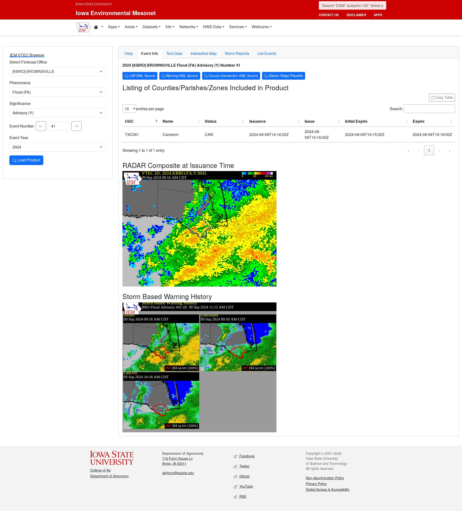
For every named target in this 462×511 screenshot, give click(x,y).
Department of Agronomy (109, 475)
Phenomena (19, 82)
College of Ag (100, 470)
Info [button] (168, 26)
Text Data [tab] (174, 53)
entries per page (150, 108)
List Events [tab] (266, 53)
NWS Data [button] (212, 26)
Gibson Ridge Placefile (285, 75)
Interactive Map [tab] (204, 53)
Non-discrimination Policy (325, 477)
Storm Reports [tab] (237, 53)
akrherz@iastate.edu (178, 472)
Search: (396, 108)
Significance (20, 103)
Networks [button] (187, 26)
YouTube (245, 486)
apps (378, 15)
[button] (98, 27)
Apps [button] (112, 26)
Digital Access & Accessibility (327, 489)
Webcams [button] (260, 26)
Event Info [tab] (149, 53)
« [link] (408, 150)
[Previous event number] (41, 126)
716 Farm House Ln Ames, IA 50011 (177, 461)
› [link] (439, 150)
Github (244, 476)
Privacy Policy (316, 483)
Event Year (18, 137)
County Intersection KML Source (233, 75)
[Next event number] (76, 126)
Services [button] (236, 26)
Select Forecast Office (28, 62)
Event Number (21, 126)
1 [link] (429, 150)
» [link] (450, 150)
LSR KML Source (141, 75)
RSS (242, 496)
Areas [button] (130, 26)
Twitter (244, 466)
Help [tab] (129, 53)
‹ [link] (418, 150)
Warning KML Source (181, 75)
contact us (329, 15)
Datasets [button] (150, 26)
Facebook (246, 456)
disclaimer (356, 15)
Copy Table (444, 97)
